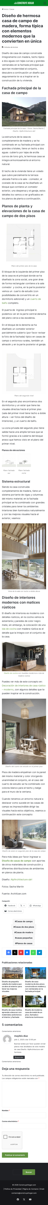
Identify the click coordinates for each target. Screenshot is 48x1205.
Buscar (29, 1172)
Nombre (6, 1110)
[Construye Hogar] (24, 3)
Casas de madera (24, 932)
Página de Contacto (30, 1189)
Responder (19, 1057)
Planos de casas (24, 943)
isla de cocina (9, 628)
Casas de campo (24, 921)
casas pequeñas (24, 938)
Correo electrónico (10, 1121)
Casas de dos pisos (24, 927)
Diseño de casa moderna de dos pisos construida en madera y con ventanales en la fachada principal (35, 986)
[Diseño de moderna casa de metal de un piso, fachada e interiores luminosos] (35, 1001)
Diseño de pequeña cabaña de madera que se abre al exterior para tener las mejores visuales (12, 986)
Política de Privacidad (12, 1189)
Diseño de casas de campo (16, 860)
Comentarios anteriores (11, 1031)
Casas (11, 9)
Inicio (5, 9)
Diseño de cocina (11, 673)
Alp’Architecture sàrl (21, 879)
